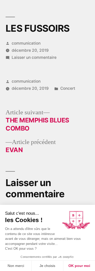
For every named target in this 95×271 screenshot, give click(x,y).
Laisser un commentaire (34, 57)
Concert (67, 88)
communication (26, 43)
